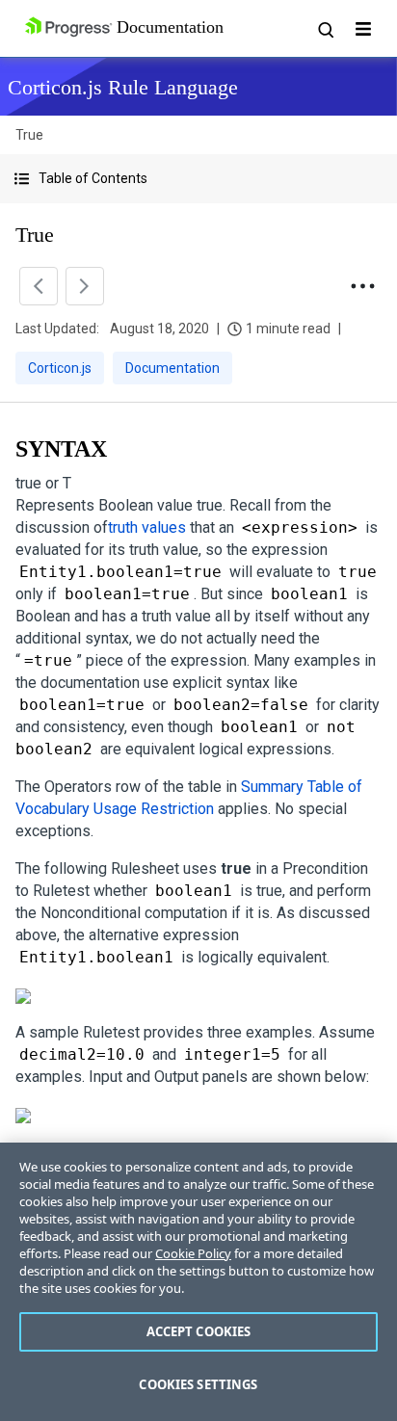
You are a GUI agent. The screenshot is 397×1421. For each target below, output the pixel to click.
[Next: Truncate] (84, 286)
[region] (198, 1282)
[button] (198, 178)
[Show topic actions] (362, 286)
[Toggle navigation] (363, 28)
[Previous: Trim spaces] (38, 286)
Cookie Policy (193, 1253)
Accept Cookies (198, 1331)
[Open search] (324, 28)
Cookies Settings (198, 1384)
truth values (147, 527)
